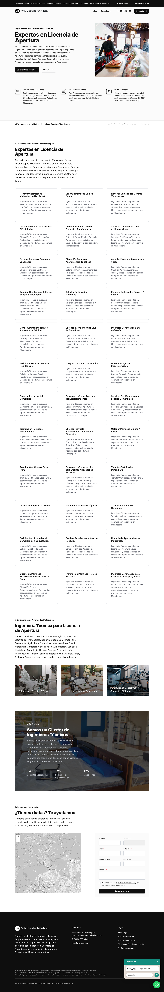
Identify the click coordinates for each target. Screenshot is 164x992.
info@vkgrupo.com (80, 943)
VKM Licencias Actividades (34, 11)
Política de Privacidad (126, 883)
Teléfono (127, 849)
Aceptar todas (122, 3)
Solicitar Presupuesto (26, 70)
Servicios (105, 11)
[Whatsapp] (156, 984)
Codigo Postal (105, 859)
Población (128, 859)
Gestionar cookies (141, 3)
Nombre (102, 838)
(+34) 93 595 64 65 (80, 939)
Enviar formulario (122, 891)
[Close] (157, 962)
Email (101, 849)
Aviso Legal (122, 932)
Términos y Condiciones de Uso (113, 885)
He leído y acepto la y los (120, 884)
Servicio (127, 838)
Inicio (95, 11)
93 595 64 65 (125, 11)
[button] (48, 863)
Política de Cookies (126, 936)
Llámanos (47, 70)
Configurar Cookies (126, 948)
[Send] (157, 975)
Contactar (140, 11)
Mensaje (103, 870)
